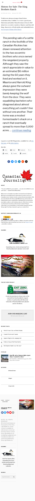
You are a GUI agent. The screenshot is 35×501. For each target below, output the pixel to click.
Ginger (10, 378)
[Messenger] (12, 161)
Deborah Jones (12, 370)
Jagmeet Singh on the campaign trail (12, 338)
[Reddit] (22, 161)
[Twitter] (15, 161)
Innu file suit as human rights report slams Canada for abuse (20, 356)
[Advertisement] (8, 490)
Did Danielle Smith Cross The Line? (12, 345)
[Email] (26, 161)
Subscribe (5, 401)
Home (2, 400)
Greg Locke (11, 386)
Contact (7, 400)
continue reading (21, 130)
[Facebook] (8, 161)
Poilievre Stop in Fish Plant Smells (12, 342)
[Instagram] (7, 412)
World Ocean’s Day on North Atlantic (13, 330)
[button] (14, 477)
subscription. (14, 143)
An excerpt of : (11, 29)
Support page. (29, 222)
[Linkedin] (19, 161)
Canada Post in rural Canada (11, 334)
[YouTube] (10, 412)
